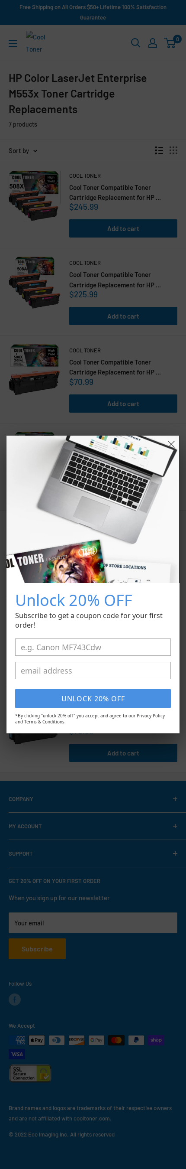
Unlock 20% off (93, 698)
